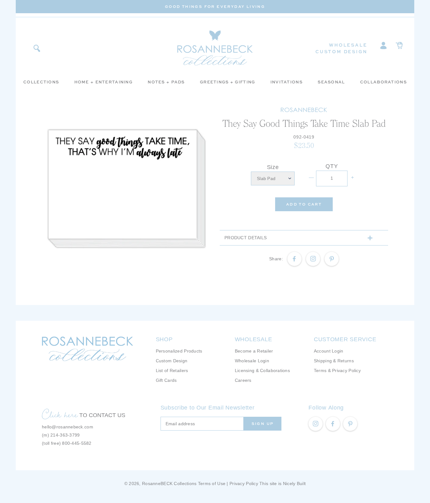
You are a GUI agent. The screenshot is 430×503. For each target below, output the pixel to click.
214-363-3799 (65, 435)
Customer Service (345, 339)
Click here (60, 414)
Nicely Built (294, 483)
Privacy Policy (243, 483)
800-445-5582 (76, 443)
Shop (164, 339)
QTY (331, 166)
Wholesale (348, 45)
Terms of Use (211, 483)
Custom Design (341, 51)
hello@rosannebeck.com (67, 426)
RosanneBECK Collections (169, 483)
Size (273, 167)
